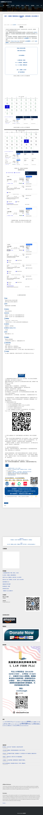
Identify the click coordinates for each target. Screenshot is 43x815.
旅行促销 (17, 5)
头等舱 (39, 721)
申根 (29, 723)
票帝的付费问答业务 (12, 475)
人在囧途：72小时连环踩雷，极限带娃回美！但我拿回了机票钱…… (14, 760)
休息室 (19, 721)
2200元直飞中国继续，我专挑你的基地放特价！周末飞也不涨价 (14, 750)
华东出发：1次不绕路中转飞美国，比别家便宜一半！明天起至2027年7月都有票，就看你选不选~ (20, 753)
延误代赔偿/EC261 (6, 581)
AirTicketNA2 (18, 19)
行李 (12, 725)
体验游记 (7, 5)
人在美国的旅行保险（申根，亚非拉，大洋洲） (11, 572)
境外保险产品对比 (6, 588)
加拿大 (23, 721)
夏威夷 (35, 721)
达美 (20, 725)
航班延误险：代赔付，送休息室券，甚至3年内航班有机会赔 (17, 472)
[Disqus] (21, 523)
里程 (24, 725)
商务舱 (29, 721)
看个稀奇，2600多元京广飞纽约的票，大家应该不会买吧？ (13, 746)
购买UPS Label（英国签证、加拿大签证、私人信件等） (12, 577)
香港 (27, 725)
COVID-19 (9, 721)
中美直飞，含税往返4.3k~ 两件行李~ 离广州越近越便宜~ (12, 756)
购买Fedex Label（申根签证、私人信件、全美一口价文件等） (13, 579)
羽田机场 (4, 725)
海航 (20, 723)
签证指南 (32, 5)
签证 (35, 724)
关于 (41, 5)
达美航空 (22, 725)
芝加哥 (7, 725)
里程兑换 (26, 725)
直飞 (31, 723)
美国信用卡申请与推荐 (6, 584)
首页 (3, 5)
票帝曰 (22, 5)
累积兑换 (27, 5)
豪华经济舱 (15, 725)
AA (5, 721)
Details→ (4, 803)
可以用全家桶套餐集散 (13, 405)
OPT (14, 721)
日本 (9, 724)
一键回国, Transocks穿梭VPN (8, 590)
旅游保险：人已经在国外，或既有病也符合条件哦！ (22, 471)
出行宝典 (12, 5)
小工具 (37, 5)
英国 (8, 725)
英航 (10, 725)
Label (12, 721)
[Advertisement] (21, 85)
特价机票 (25, 724)
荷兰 (11, 725)
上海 (34, 32)
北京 (36, 32)
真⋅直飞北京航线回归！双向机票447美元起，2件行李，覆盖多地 (14, 763)
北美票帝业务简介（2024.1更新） (14, 468)
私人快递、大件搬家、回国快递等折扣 (9, 575)
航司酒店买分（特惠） (6, 586)
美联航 (37, 723)
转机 (18, 725)
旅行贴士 (6, 723)
